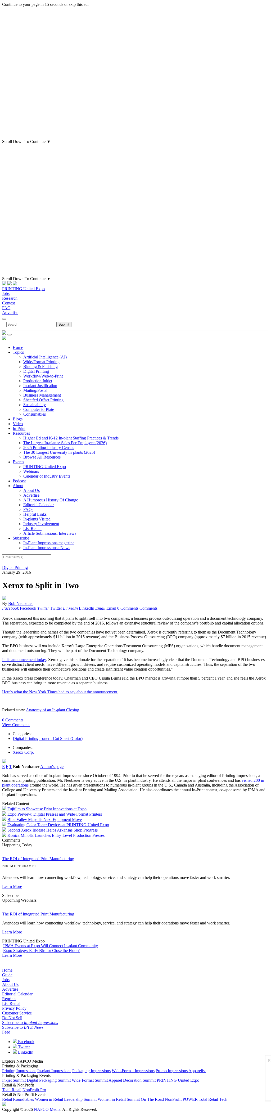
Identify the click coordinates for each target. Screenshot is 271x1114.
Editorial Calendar (38, 504)
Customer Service (17, 1013)
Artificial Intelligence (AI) (45, 357)
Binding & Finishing (40, 366)
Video (18, 423)
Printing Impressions (19, 1070)
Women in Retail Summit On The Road (131, 1099)
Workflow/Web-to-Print (43, 376)
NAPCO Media (47, 1109)
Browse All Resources (42, 457)
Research (9, 298)
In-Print (19, 428)
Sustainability (34, 404)
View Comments (16, 724)
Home (18, 347)
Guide (7, 975)
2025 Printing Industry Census (48, 447)
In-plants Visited (37, 519)
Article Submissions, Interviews (49, 533)
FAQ (6, 308)
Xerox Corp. (23, 752)
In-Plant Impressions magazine (48, 543)
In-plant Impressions (54, 1070)
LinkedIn (25, 1052)
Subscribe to (30, 1022)
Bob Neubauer (20, 603)
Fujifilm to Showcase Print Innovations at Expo (47, 809)
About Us (31, 490)
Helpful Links (35, 514)
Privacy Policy (14, 1008)
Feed (6, 1032)
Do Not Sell (12, 1018)
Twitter (23, 1047)
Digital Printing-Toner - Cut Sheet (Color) (48, 738)
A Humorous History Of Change (50, 500)
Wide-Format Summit (90, 1080)
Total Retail (11, 1090)
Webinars (31, 471)
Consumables (34, 414)
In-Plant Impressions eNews (46, 547)
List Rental (32, 528)
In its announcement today (24, 659)
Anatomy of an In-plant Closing (52, 710)
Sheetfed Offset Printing (43, 400)
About (18, 485)
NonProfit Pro (34, 1090)
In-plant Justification (40, 385)
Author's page (52, 766)
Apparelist (197, 1070)
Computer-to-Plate (38, 409)
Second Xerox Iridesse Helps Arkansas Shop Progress (52, 830)
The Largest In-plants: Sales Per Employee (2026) (65, 443)
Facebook (25, 1041)
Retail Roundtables (18, 1099)
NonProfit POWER (181, 1099)
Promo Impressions (172, 1070)
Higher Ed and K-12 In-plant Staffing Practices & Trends (71, 438)
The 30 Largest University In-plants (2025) (59, 452)
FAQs (28, 509)
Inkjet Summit (14, 1080)
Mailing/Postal (35, 390)
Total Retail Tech (213, 1099)
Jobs (6, 293)
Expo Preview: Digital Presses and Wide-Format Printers (54, 814)
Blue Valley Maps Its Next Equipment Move (44, 819)
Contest (8, 303)
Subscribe (21, 538)
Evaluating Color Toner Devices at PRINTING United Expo (58, 825)
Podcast (19, 481)
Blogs (17, 419)
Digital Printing (36, 371)
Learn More (12, 886)
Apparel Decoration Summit (132, 1080)
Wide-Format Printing (41, 362)
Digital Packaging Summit (49, 1080)
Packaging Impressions (91, 1070)
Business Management (42, 395)
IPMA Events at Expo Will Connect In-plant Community (50, 946)
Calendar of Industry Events (46, 476)
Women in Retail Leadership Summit (66, 1099)
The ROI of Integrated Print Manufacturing (38, 858)
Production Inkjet (37, 381)
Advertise (10, 312)
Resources (21, 433)
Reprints (9, 998)
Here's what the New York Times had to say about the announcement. (60, 692)
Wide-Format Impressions (133, 1070)
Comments (148, 608)
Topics (18, 352)
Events (18, 462)
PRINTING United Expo (23, 288)
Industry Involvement (41, 524)
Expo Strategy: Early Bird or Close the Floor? (41, 950)
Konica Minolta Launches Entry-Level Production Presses (56, 835)
